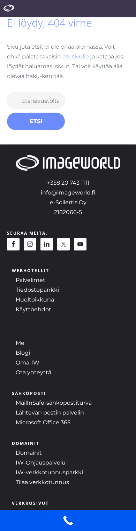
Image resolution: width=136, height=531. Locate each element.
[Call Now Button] (68, 520)
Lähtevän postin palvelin (50, 412)
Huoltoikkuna (35, 299)
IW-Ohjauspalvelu (41, 462)
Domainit (29, 452)
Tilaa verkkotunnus (42, 482)
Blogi (23, 352)
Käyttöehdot (33, 309)
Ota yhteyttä (33, 372)
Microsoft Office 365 (43, 422)
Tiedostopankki (37, 289)
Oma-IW (27, 362)
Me (20, 343)
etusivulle (75, 56)
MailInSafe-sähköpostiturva (54, 402)
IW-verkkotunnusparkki (49, 472)
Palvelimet (30, 280)
